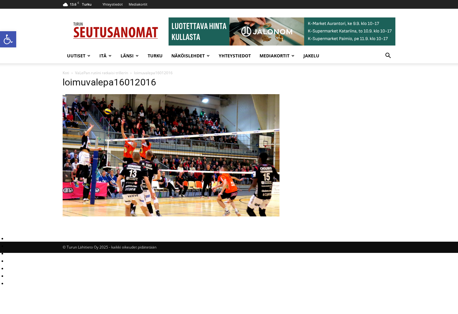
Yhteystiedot (113, 4)
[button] (8, 39)
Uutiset (76, 56)
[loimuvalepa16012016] (171, 214)
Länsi (127, 56)
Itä (103, 56)
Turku (155, 56)
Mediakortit (138, 4)
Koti (66, 72)
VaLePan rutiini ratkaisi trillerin (101, 72)
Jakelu (311, 56)
